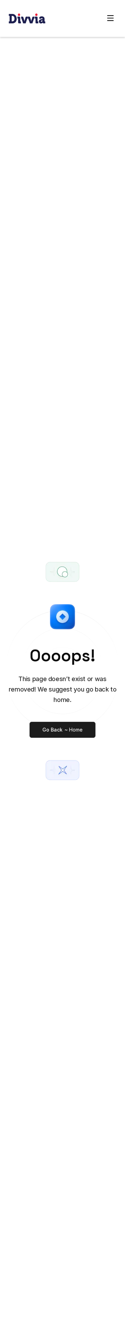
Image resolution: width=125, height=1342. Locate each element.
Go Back (62, 730)
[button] (110, 18)
